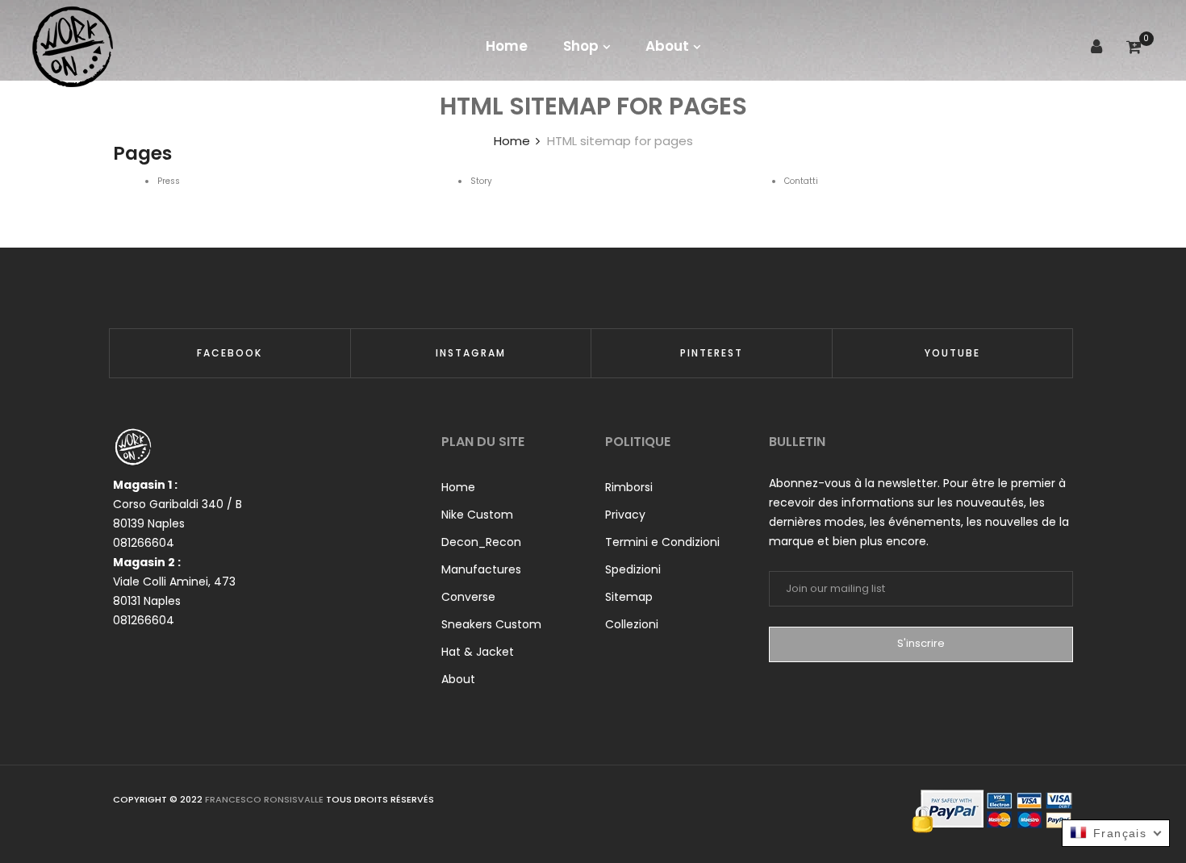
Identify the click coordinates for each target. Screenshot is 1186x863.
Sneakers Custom (491, 624)
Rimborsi (629, 487)
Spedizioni (633, 569)
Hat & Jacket (477, 652)
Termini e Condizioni (662, 542)
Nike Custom (477, 515)
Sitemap (629, 597)
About (458, 679)
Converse (468, 597)
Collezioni (631, 624)
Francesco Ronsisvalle (265, 799)
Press (168, 181)
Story (481, 181)
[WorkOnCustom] (72, 46)
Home (458, 487)
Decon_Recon (481, 542)
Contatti (801, 181)
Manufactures (481, 569)
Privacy (625, 515)
